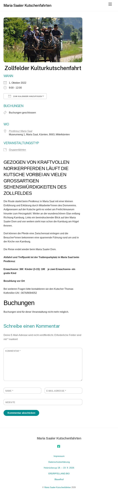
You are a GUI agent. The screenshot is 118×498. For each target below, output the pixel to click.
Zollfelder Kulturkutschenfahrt (42, 68)
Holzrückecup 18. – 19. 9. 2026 (59, 468)
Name (9, 391)
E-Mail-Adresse (56, 391)
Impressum (59, 456)
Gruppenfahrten (17, 149)
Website (10, 402)
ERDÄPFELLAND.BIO (59, 473)
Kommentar (13, 351)
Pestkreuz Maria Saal (20, 131)
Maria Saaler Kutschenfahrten (57, 487)
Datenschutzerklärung (59, 462)
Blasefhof (59, 479)
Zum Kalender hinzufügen (27, 96)
